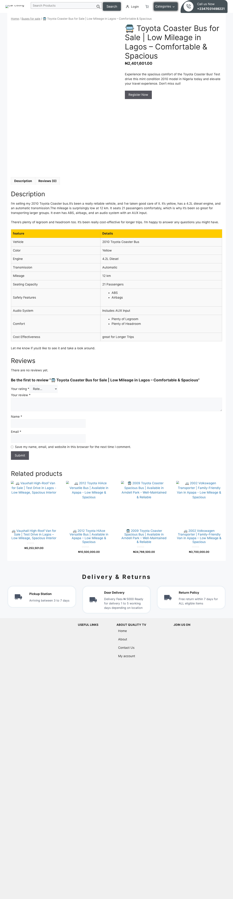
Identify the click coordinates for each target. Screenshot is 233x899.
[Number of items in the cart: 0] (147, 6)
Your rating (20, 389)
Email (16, 432)
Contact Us (126, 647)
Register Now (138, 94)
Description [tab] (23, 181)
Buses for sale (30, 18)
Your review (21, 395)
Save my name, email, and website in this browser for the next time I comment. (73, 447)
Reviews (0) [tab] (47, 181)
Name (16, 416)
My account (126, 656)
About (122, 639)
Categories (163, 6)
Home (15, 18)
